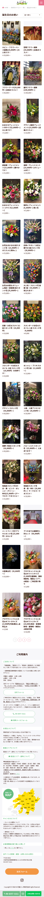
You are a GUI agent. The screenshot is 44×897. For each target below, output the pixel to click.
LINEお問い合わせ (33, 893)
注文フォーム (19, 692)
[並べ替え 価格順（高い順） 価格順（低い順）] (32, 15)
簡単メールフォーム (20, 720)
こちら (18, 774)
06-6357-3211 (12, 893)
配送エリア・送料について (20, 756)
